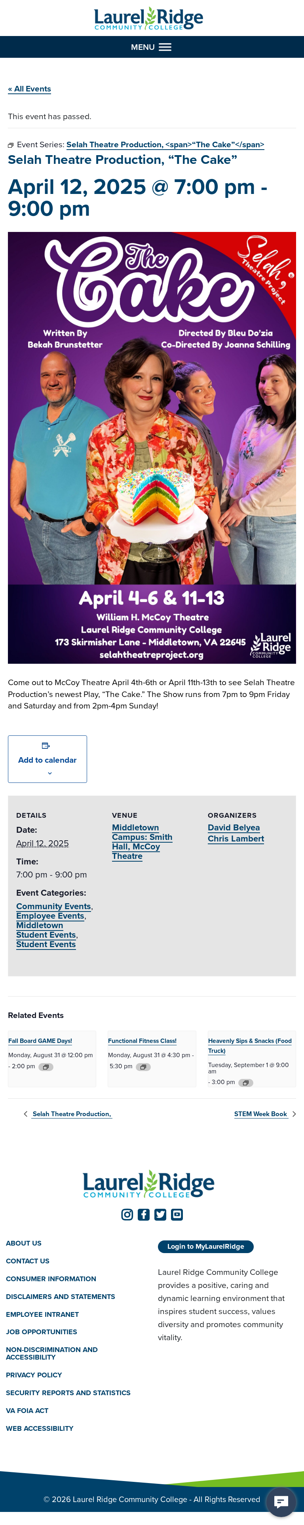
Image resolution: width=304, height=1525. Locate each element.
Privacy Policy (34, 1375)
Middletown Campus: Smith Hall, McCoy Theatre (142, 841)
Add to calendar (47, 760)
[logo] (148, 18)
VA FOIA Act (27, 1410)
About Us (24, 1243)
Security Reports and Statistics (68, 1393)
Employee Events (50, 915)
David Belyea (234, 827)
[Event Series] (46, 1067)
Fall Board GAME (40, 1040)
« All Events (29, 88)
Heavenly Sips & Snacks (250, 1045)
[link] (127, 1215)
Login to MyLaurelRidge (205, 1246)
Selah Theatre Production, (71, 1114)
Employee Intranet (42, 1314)
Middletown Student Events (46, 930)
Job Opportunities (41, 1332)
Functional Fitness (142, 1040)
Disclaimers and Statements (60, 1296)
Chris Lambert (236, 838)
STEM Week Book (261, 1114)
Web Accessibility (40, 1428)
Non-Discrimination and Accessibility (52, 1353)
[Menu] (165, 46)
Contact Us (27, 1261)
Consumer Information (51, 1279)
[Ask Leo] (281, 1502)
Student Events (46, 944)
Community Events (53, 906)
